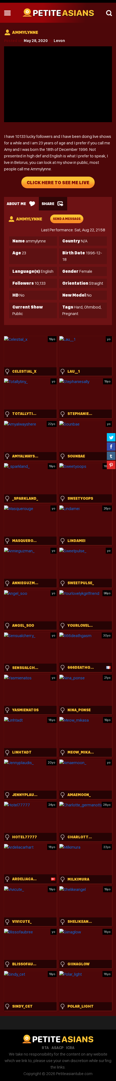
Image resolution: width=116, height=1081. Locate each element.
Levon (59, 40)
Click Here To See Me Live (58, 182)
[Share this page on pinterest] (111, 464)
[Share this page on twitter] (111, 437)
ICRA (70, 1048)
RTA (45, 1048)
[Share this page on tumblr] (111, 455)
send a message (67, 219)
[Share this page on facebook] (111, 446)
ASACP (57, 1048)
